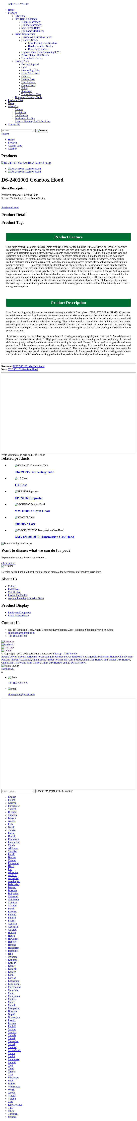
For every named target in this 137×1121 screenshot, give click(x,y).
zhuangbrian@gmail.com (21, 632)
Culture (19, 109)
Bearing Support (30, 64)
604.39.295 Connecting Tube (34, 472)
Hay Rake (20, 15)
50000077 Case (25, 524)
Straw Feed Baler (30, 27)
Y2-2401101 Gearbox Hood (23, 369)
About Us (13, 106)
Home (11, 9)
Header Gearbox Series (40, 46)
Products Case (15, 100)
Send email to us (10, 207)
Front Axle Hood (30, 73)
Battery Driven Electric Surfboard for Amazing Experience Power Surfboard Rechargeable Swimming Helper (59, 656)
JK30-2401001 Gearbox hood (28, 366)
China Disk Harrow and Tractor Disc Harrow (106, 659)
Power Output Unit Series (35, 55)
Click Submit (8, 563)
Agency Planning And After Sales (32, 121)
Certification (21, 115)
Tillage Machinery (31, 21)
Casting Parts (22, 61)
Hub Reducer (28, 82)
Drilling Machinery (31, 24)
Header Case (28, 79)
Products (12, 12)
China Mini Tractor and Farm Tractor (20, 662)
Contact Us (14, 124)
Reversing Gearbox (38, 49)
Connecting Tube (30, 70)
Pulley (24, 88)
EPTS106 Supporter (29, 498)
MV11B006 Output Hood (32, 511)
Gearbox (26, 76)
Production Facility (25, 118)
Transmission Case (31, 94)
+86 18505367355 (18, 635)
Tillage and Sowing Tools (28, 97)
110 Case (21, 485)
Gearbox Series (29, 40)
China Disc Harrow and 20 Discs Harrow (63, 662)
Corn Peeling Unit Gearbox (42, 43)
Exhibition (20, 112)
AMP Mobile (70, 653)
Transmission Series (31, 58)
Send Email (7, 668)
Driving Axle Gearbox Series (36, 37)
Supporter (26, 91)
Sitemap (57, 653)
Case (24, 67)
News (11, 103)
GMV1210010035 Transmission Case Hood (44, 537)
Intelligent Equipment (26, 18)
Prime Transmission (25, 34)
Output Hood (28, 85)
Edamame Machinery (32, 31)
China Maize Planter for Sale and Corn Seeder (56, 659)
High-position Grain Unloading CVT (41, 52)
